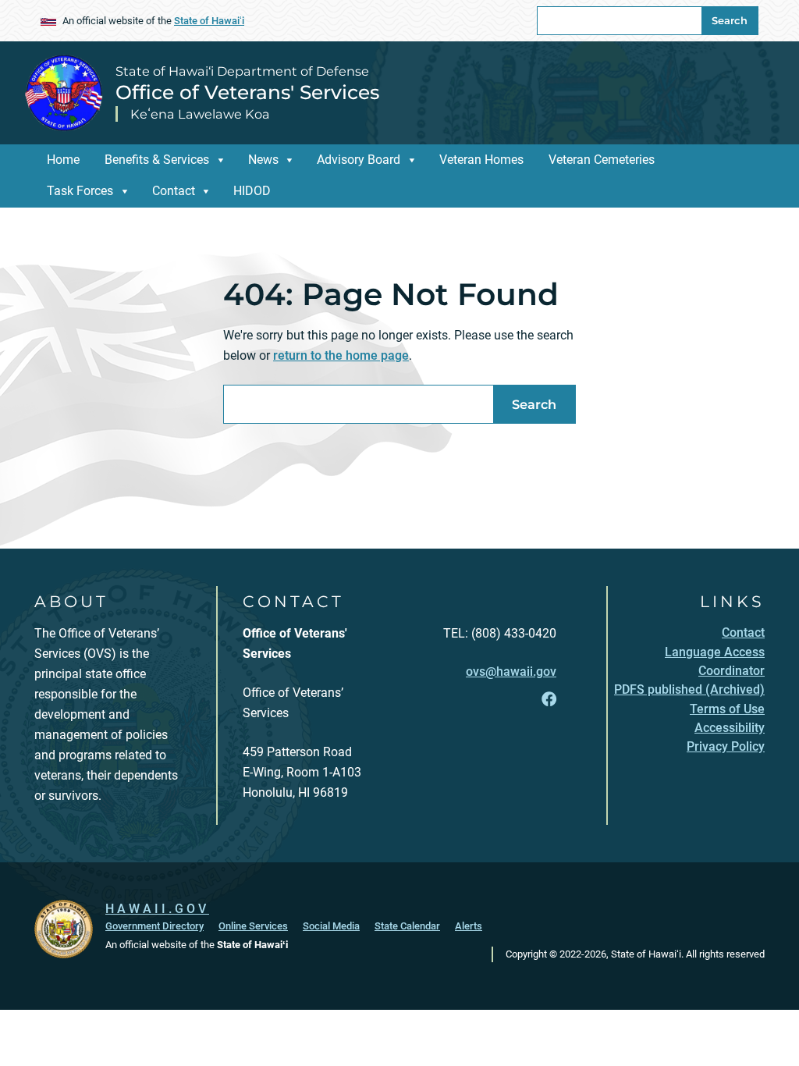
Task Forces (80, 190)
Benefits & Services (157, 159)
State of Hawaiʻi (209, 21)
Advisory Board (358, 159)
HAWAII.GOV (157, 908)
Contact (173, 190)
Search (730, 20)
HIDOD (252, 190)
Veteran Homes (481, 159)
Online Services (253, 926)
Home (63, 159)
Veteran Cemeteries (602, 159)
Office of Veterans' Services (247, 92)
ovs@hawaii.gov (511, 671)
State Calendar (407, 926)
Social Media (331, 926)
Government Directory (154, 926)
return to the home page (341, 355)
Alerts (468, 926)
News (263, 159)
